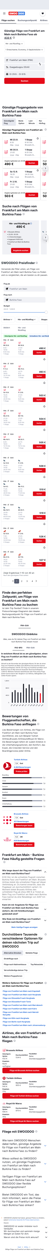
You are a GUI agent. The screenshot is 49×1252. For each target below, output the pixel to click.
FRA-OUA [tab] (24, 625)
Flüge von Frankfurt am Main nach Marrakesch (23, 1005)
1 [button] (16, 581)
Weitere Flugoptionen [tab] (13, 976)
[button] (4, 13)
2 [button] (21, 581)
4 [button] (32, 581)
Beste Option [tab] (21, 122)
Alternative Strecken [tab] (12, 953)
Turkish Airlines (20, 759)
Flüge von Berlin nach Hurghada (16, 1022)
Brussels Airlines (21, 814)
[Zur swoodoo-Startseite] (17, 13)
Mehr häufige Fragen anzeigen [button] (24, 927)
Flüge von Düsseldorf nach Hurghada (19, 998)
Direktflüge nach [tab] (11, 959)
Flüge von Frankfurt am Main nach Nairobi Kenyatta (21, 1013)
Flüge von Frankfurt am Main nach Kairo (20, 1009)
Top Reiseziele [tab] (37, 964)
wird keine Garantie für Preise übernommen (24, 1220)
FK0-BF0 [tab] (18, 648)
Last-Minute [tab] (32, 122)
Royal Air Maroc (20, 833)
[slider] (46, 312)
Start (19, 1247)
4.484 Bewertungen (22, 767)
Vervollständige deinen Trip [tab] (16, 970)
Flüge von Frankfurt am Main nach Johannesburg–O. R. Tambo (24, 1026)
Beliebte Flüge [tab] (32, 953)
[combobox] (26, 289)
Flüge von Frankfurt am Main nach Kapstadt (21, 991)
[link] (20, 250)
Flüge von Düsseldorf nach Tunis (17, 1002)
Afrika (26, 1247)
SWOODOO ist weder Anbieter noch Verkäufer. (21, 1227)
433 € (8, 37)
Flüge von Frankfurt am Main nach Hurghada (22, 995)
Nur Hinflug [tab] (42, 122)
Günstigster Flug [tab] (9, 122)
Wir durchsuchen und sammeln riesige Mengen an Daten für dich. (22, 1232)
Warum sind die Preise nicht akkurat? (21, 1237)
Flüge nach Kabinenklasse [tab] (15, 964)
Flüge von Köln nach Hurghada (16, 1018)
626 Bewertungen (21, 840)
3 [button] (27, 581)
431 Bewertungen (21, 821)
